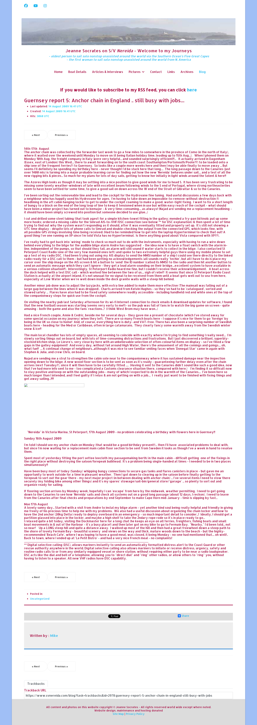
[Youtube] (35, 5)
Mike (54, 635)
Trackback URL (35, 690)
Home (58, 72)
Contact (156, 72)
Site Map (118, 713)
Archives (186, 72)
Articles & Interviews (107, 72)
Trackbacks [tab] (36, 684)
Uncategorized (39, 598)
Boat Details (77, 72)
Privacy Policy (135, 713)
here (192, 89)
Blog (202, 72)
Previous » (61, 134)
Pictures (135, 72)
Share (185, 615)
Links (171, 72)
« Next (36, 134)
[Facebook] (26, 5)
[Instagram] (45, 5)
